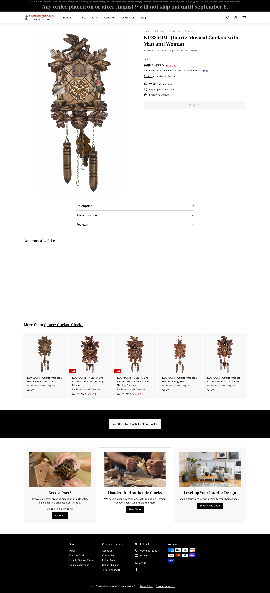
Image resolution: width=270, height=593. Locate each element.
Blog (143, 17)
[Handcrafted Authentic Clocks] (135, 469)
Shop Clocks (135, 509)
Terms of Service (111, 569)
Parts (83, 17)
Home (147, 31)
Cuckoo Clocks (77, 555)
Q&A (95, 17)
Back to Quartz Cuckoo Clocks (137, 424)
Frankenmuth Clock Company (161, 50)
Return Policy (109, 560)
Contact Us (128, 17)
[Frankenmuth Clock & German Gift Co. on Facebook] (136, 569)
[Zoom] (78, 113)
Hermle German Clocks (81, 560)
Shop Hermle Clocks (210, 505)
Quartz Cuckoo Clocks (180, 31)
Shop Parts (60, 515)
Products (68, 17)
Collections (159, 31)
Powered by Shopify (165, 586)
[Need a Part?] (60, 469)
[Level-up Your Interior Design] (210, 469)
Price (147, 59)
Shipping (148, 76)
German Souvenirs (79, 564)
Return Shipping (110, 564)
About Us (109, 17)
